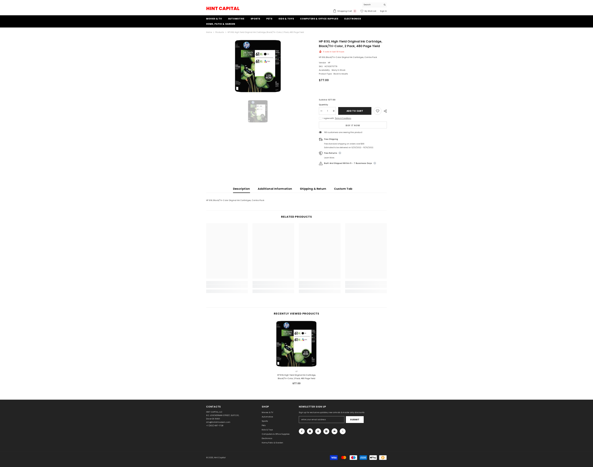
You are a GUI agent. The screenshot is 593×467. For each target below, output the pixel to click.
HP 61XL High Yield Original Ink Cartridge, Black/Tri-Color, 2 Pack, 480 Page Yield (296, 377)
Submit (354, 419)
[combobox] (372, 4)
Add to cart (355, 110)
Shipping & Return (313, 189)
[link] (227, 286)
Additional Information (275, 189)
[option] (258, 66)
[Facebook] (302, 431)
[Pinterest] (318, 431)
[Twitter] (343, 431)
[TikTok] (326, 431)
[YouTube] (334, 431)
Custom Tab (343, 189)
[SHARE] (384, 111)
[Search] (374, 4)
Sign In (383, 11)
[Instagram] (310, 431)
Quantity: (323, 104)
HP (329, 62)
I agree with (328, 118)
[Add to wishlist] (377, 111)
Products (219, 32)
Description (241, 189)
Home (209, 32)
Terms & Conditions (343, 118)
